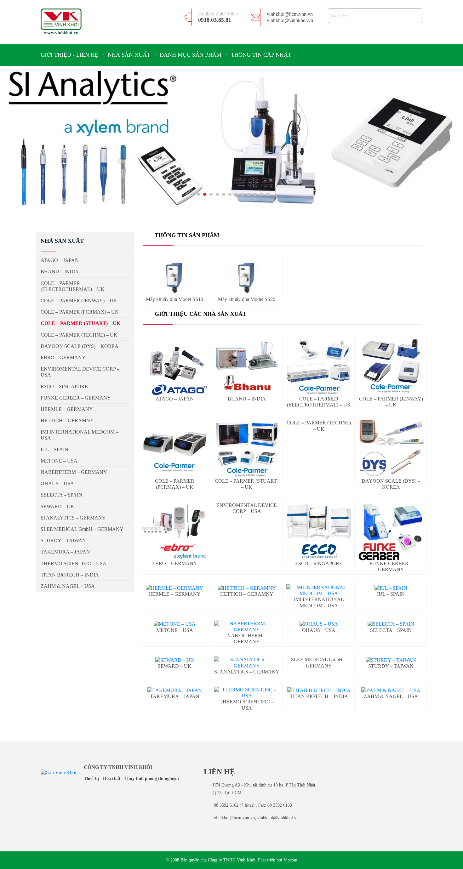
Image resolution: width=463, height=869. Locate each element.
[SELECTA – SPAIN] (391, 624)
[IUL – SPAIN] (390, 587)
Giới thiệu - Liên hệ (69, 55)
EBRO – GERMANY (174, 563)
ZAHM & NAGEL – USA (68, 586)
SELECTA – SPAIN (391, 630)
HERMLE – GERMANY (174, 594)
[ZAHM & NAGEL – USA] (390, 690)
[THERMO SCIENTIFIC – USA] (246, 693)
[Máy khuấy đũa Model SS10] (174, 277)
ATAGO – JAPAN (175, 398)
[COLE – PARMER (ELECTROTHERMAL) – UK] (319, 367)
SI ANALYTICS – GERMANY (73, 517)
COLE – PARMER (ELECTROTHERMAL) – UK (319, 401)
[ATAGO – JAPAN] (174, 367)
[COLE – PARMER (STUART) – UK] (246, 449)
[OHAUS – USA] (319, 624)
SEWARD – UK (174, 666)
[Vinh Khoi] (58, 772)
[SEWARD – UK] (174, 659)
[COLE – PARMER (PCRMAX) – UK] (174, 449)
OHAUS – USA (318, 630)
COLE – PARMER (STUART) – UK (246, 484)
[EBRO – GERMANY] (174, 531)
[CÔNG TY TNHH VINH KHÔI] (61, 21)
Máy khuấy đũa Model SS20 (246, 299)
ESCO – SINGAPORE (318, 563)
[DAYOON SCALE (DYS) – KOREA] (391, 449)
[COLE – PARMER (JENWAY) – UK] (391, 367)
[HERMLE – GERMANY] (174, 587)
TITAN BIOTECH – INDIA (319, 696)
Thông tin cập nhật (261, 55)
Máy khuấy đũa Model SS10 (174, 299)
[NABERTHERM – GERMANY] (246, 627)
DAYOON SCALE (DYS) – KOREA (391, 484)
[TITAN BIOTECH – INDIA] (319, 690)
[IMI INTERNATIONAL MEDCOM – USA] (319, 590)
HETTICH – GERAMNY (67, 420)
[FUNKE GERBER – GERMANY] (391, 531)
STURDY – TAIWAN (391, 666)
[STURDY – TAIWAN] (391, 659)
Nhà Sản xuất (129, 55)
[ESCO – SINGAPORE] (319, 531)
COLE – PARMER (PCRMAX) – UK (80, 312)
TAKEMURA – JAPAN (174, 696)
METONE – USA (174, 630)
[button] (192, 194)
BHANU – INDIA (247, 398)
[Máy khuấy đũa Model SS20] (246, 277)
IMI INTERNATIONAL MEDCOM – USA (79, 434)
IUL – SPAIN (54, 449)
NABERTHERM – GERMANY (246, 638)
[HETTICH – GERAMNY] (247, 587)
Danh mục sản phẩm (190, 55)
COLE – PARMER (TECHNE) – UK (79, 335)
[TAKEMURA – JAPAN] (174, 690)
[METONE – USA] (175, 624)
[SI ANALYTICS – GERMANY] (246, 662)
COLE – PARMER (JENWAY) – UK (391, 401)
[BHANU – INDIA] (246, 367)
